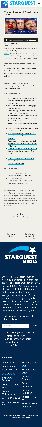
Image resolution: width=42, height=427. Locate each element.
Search (35, 325)
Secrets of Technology (21, 217)
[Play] (7, 40)
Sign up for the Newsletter (18, 339)
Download (14, 43)
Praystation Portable (7, 379)
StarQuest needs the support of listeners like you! (17, 317)
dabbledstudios (32, 416)
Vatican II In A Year (29, 398)
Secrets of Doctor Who (10, 385)
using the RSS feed (18, 68)
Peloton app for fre (20, 173)
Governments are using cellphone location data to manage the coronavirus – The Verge (22, 151)
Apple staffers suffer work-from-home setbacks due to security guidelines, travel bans (22, 123)
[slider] (34, 40)
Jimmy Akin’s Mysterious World (10, 368)
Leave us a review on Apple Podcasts (21, 158)
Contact (23, 418)
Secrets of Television (27, 391)
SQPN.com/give (10, 88)
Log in (28, 418)
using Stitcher (24, 73)
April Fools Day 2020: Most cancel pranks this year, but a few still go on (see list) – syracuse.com (22, 100)
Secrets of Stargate (27, 377)
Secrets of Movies (11, 398)
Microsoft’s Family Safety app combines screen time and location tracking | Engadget (22, 136)
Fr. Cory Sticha (22, 51)
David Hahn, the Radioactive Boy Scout (29, 236)
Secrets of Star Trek (29, 364)
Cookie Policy (11, 342)
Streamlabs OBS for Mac (22, 176)
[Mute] (30, 40)
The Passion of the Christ (12, 235)
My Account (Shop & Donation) (20, 332)
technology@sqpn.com (16, 163)
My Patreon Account (15, 335)
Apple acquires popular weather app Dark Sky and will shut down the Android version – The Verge (22, 143)
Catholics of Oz (9, 362)
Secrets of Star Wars (29, 371)
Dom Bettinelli (11, 51)
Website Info (16, 418)
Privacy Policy (12, 345)
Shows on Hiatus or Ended (30, 405)
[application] (21, 40)
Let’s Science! (9, 373)
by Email (7, 76)
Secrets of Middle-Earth (8, 392)
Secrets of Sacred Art (11, 403)
